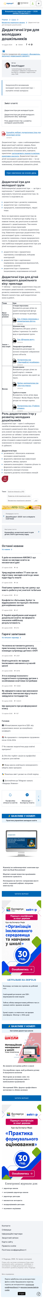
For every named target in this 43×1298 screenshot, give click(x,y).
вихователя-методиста (13, 1200)
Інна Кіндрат (18, 66)
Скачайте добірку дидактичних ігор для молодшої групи (23, 133)
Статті (14, 19)
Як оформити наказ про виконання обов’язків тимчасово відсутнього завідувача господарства (20, 693)
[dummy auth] (32, 3)
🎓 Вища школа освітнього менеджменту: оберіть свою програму (20, 766)
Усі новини (6, 549)
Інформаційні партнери (12, 1234)
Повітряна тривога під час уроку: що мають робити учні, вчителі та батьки (21, 588)
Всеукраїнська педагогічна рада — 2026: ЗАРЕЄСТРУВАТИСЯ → (21, 12)
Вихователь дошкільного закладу (13, 22)
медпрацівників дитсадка (14, 1204)
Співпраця (6, 1230)
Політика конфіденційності (14, 1250)
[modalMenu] (38, 3)
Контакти (6, 1226)
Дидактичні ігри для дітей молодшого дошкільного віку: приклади (19, 116)
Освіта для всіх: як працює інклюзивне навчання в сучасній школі (18, 663)
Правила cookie (9, 1246)
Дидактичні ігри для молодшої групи (18, 110)
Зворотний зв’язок (10, 1238)
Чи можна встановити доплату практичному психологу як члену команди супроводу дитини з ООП (20, 648)
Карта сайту (7, 1242)
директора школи (11, 1188)
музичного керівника (12, 1208)
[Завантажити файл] (4, 134)
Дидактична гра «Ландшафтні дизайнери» (28, 361)
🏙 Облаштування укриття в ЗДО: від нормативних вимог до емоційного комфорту (17, 728)
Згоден (21, 1294)
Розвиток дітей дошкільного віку (19, 496)
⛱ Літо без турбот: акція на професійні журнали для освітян (19, 757)
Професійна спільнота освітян (10, 802)
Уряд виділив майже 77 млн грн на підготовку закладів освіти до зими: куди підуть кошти (20, 575)
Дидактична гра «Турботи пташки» (28, 407)
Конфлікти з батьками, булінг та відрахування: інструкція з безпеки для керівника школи (20, 602)
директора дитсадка (12, 1196)
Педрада (5, 19)
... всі (35, 500)
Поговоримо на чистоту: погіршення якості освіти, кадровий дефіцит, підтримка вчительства (20, 883)
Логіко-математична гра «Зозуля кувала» (27, 384)
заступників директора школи (16, 1192)
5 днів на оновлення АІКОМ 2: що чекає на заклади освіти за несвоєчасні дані (19, 560)
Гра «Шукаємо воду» (26, 339)
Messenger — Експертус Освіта (27, 802)
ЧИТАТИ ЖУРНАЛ (21, 894)
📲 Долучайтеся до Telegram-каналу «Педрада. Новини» (17, 782)
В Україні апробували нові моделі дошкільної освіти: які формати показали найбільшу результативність (19, 619)
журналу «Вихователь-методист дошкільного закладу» (21, 55)
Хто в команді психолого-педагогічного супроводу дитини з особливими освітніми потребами (20, 678)
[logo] (8, 3)
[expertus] (22, 3)
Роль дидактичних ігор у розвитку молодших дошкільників (18, 122)
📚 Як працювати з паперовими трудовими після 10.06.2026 (20, 738)
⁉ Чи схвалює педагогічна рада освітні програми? (18, 748)
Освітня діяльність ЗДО (16, 491)
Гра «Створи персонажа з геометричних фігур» (28, 320)
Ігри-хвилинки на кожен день (21, 173)
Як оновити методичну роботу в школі (18, 1066)
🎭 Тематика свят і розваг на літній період (20, 774)
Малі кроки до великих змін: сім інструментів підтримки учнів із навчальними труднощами (16, 1079)
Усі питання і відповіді (10, 638)
